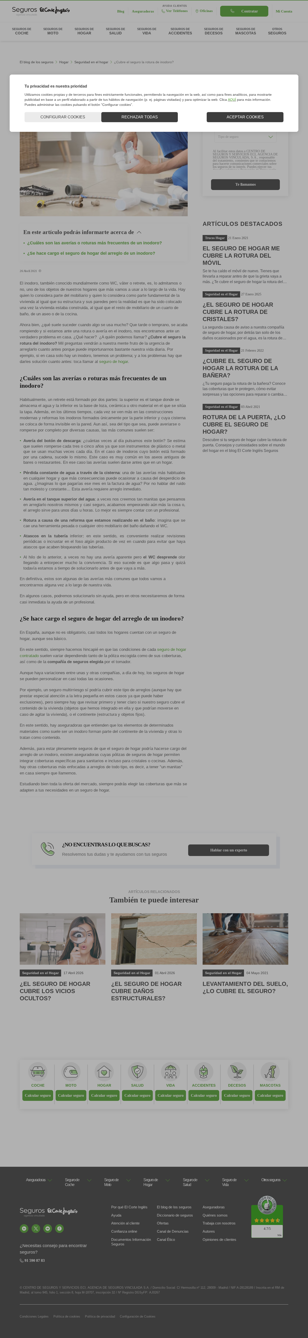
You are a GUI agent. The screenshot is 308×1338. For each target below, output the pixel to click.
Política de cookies (66, 1316)
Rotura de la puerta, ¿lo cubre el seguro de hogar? (244, 424)
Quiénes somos (215, 1215)
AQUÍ (232, 99)
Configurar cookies (62, 117)
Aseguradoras (214, 1207)
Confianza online (124, 1231)
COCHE (38, 1085)
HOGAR (104, 1085)
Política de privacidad (100, 1316)
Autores (209, 1231)
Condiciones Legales (34, 1316)
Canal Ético (166, 1239)
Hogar (64, 62)
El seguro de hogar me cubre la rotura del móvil (241, 255)
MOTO (71, 1085)
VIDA (170, 1085)
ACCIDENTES (204, 1085)
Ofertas (163, 1223)
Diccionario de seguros (175, 1215)
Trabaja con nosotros (219, 1223)
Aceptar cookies (245, 117)
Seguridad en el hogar (91, 62)
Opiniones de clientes (219, 1239)
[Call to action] (24, 1228)
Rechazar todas (140, 117)
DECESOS (237, 1085)
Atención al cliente (125, 1223)
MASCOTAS (270, 1085)
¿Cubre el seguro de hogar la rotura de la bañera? (240, 368)
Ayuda (116, 1215)
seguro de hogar (113, 361)
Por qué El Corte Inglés (129, 1207)
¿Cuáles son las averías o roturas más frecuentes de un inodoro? (94, 243)
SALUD (137, 1085)
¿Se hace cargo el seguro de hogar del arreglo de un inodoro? (91, 253)
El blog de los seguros (36, 62)
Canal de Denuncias (173, 1231)
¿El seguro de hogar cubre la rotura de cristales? (238, 311)
